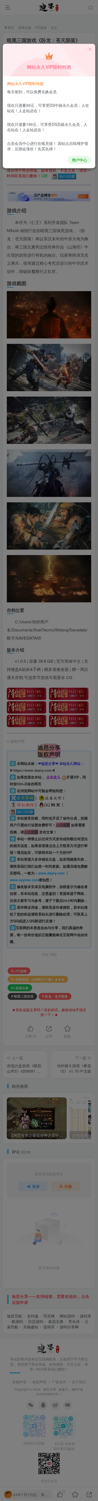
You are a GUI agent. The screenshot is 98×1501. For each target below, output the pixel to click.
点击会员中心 (18, 143)
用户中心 (79, 160)
